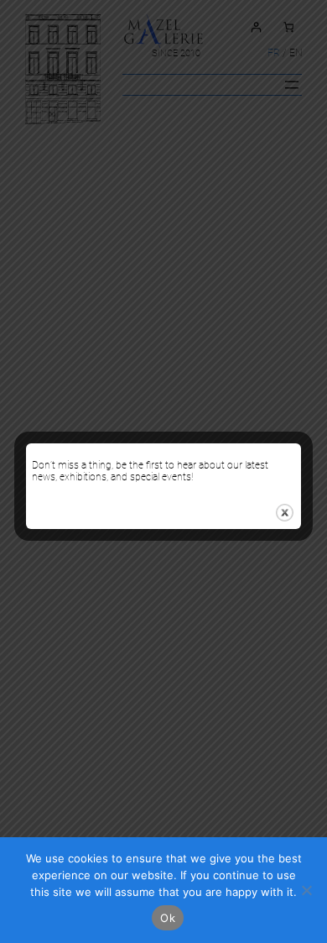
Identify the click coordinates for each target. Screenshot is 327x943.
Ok (167, 918)
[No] (306, 890)
